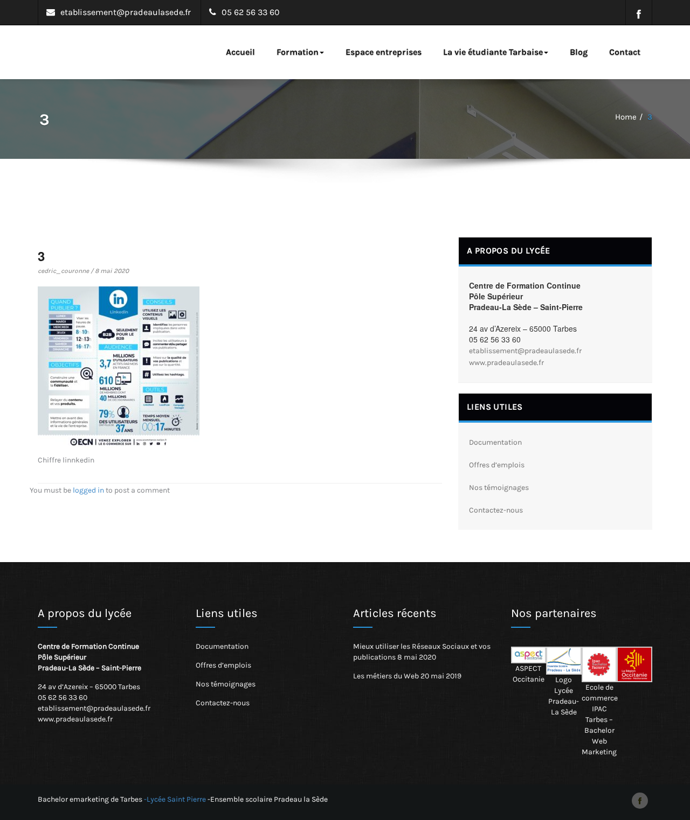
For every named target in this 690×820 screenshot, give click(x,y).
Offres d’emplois (497, 464)
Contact (624, 52)
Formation (298, 52)
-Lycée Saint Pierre (175, 799)
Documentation (495, 442)
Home (626, 117)
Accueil (240, 52)
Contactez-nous (496, 510)
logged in (88, 490)
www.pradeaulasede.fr (506, 362)
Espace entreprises (384, 52)
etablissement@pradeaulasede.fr (525, 350)
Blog (579, 52)
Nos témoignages (499, 487)
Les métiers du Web (386, 676)
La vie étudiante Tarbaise (493, 52)
